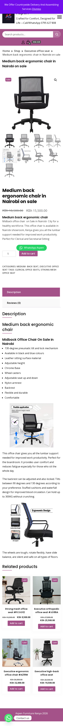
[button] (55, 80)
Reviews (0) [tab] (14, 303)
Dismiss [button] (36, 9)
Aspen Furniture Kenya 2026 (31, 713)
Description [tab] (14, 292)
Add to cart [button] (16, 623)
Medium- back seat (28, 266)
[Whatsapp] (8, 718)
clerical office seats (27, 269)
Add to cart (28, 253)
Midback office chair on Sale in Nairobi (24, 221)
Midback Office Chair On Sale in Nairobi (28, 341)
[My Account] (23, 42)
